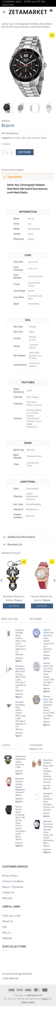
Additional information (21, 537)
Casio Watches (10, 975)
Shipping (7, 938)
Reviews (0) (14, 544)
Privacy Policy (10, 875)
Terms (45, 998)
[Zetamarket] (28, 12)
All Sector (16, 138)
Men (24, 138)
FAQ (4, 927)
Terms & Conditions (13, 881)
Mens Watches (33, 138)
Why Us (6, 932)
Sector (44, 138)
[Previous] (6, 66)
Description (14, 176)
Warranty (7, 898)
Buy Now (25, 152)
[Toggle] (4, 177)
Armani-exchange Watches (17, 971)
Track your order (11, 915)
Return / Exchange (12, 887)
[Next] (49, 66)
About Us (7, 921)
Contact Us (8, 892)
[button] (4, 12)
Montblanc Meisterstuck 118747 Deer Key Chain (14, 596)
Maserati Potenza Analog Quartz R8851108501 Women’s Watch (42, 596)
